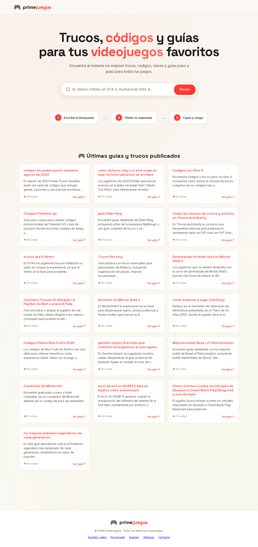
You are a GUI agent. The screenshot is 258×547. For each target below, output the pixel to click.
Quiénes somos (97, 537)
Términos (148, 537)
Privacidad (118, 537)
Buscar (185, 89)
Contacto (164, 537)
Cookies (134, 537)
